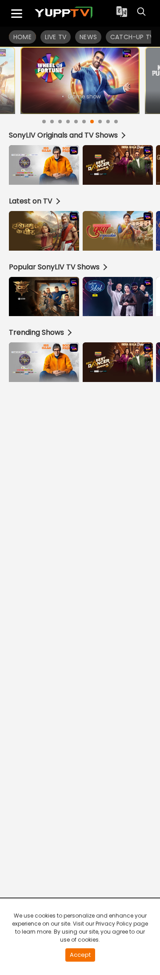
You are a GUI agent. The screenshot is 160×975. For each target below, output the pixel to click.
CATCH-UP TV (132, 36)
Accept (80, 955)
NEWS (88, 36)
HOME (22, 36)
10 (116, 121)
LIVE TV (55, 36)
